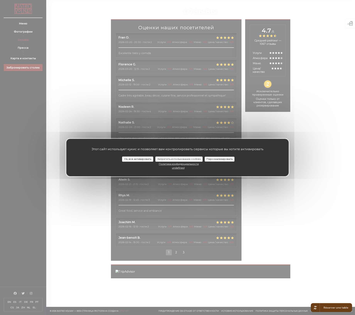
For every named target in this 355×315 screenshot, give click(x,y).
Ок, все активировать (137, 158)
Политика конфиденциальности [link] (179, 163)
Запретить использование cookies (179, 158)
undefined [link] (178, 167)
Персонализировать (220, 158)
